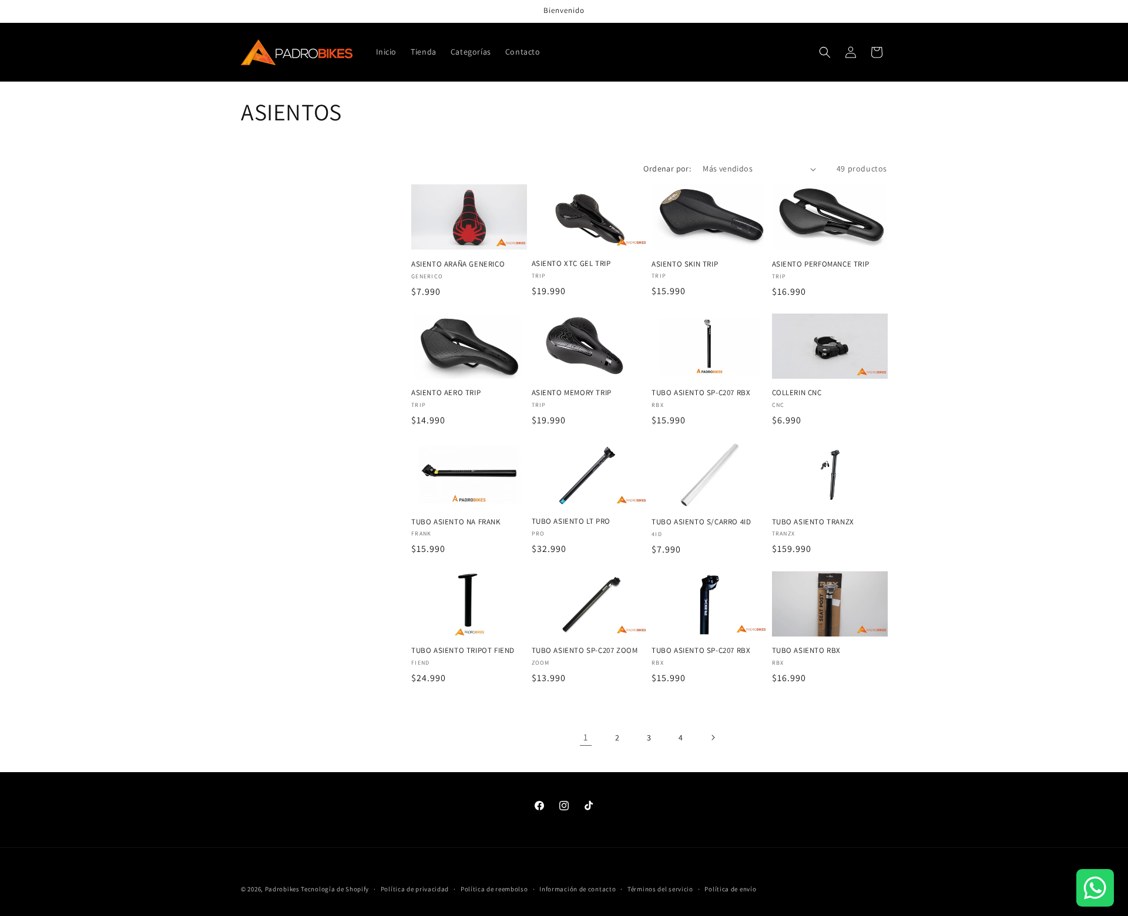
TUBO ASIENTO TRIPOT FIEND (463, 650)
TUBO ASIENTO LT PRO (571, 521)
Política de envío (730, 888)
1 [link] (585, 737)
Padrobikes (282, 889)
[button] (825, 52)
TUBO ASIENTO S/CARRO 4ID (701, 522)
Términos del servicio (660, 888)
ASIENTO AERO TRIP (446, 393)
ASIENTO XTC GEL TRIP (571, 263)
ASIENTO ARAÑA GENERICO (458, 264)
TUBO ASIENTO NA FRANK (456, 522)
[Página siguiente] (713, 737)
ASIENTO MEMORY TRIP (572, 393)
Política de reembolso (494, 888)
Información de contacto (577, 888)
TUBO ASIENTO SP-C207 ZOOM (585, 650)
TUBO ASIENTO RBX (806, 650)
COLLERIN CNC (797, 393)
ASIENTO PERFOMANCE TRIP (821, 264)
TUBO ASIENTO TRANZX (813, 522)
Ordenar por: (667, 168)
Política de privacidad (415, 888)
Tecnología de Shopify (335, 889)
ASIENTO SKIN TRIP (685, 264)
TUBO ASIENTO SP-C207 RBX (701, 393)
